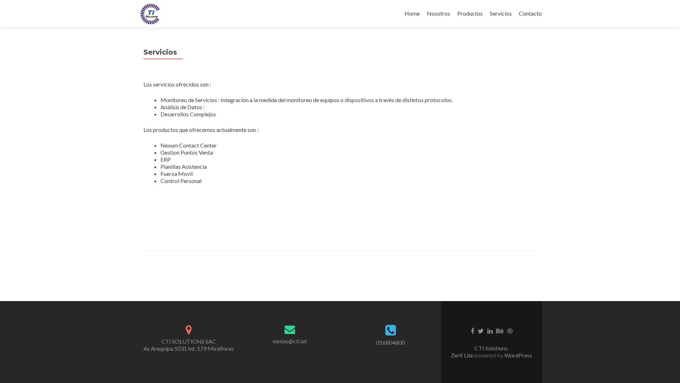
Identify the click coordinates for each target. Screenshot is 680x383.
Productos (470, 13)
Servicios (501, 13)
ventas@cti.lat (289, 341)
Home (412, 13)
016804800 (390, 342)
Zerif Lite (462, 355)
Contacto (530, 13)
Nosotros (438, 13)
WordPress (517, 355)
